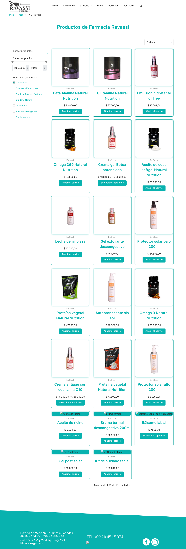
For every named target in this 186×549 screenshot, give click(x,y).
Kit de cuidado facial (112, 461)
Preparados (69, 6)
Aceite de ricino (70, 423)
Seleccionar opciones (112, 182)
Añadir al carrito (70, 111)
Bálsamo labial (154, 423)
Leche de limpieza (70, 241)
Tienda (100, 6)
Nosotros (113, 6)
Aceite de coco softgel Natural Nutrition (154, 170)
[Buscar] (141, 6)
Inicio (55, 6)
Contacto (129, 6)
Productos (22, 15)
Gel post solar (70, 461)
